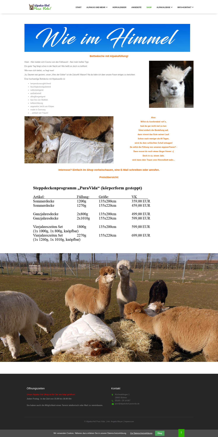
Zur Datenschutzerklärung (141, 433)
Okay (159, 433)
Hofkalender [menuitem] (119, 7)
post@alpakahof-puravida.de (127, 404)
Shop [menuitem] (149, 7)
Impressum (129, 421)
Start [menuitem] (78, 7)
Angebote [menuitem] (136, 7)
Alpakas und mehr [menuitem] (95, 7)
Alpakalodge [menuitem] (163, 7)
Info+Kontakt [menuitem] (184, 7)
